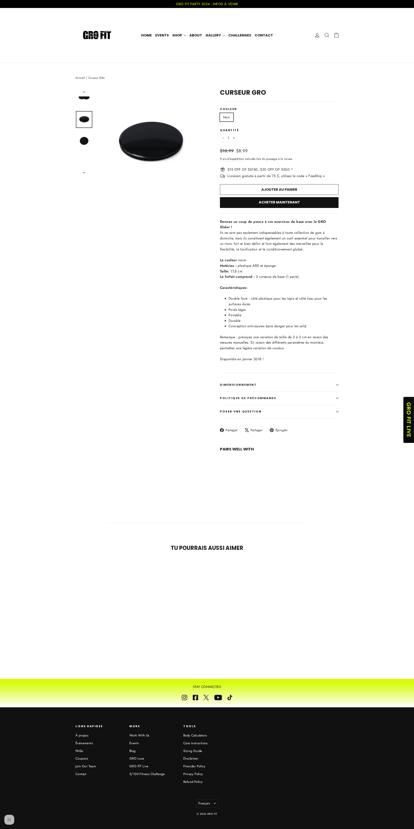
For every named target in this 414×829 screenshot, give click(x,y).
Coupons (81, 758)
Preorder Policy (194, 766)
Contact (264, 35)
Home (146, 35)
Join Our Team (85, 766)
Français (204, 803)
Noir (226, 117)
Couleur (228, 109)
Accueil (80, 78)
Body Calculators (195, 735)
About (195, 35)
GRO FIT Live (139, 766)
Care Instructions (195, 743)
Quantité (229, 130)
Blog (132, 751)
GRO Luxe (136, 758)
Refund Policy (193, 781)
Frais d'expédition (232, 159)
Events (162, 35)
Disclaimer (190, 758)
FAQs (79, 751)
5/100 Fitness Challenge (147, 774)
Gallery (213, 35)
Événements (84, 743)
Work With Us (139, 735)
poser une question (241, 411)
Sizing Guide (192, 751)
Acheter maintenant (279, 202)
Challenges (239, 35)
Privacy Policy (193, 774)
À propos (81, 735)
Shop (177, 35)
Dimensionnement (238, 385)
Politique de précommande (248, 398)
